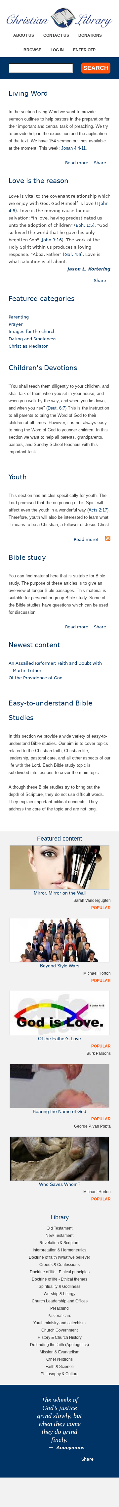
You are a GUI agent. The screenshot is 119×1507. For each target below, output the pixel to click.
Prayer (15, 324)
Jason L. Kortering (88, 269)
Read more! (86, 539)
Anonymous (71, 1447)
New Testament (59, 1235)
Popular (101, 907)
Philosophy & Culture (60, 1374)
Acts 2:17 (98, 510)
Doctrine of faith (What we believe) (59, 1257)
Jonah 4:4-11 (73, 148)
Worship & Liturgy (59, 1293)
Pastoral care (59, 1315)
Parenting (19, 317)
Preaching (59, 1308)
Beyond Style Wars (59, 965)
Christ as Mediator (28, 346)
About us (23, 35)
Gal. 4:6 (72, 254)
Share (100, 162)
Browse (32, 50)
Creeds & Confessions (59, 1264)
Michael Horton (97, 973)
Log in (57, 50)
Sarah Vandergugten (92, 900)
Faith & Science (60, 1366)
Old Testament (59, 1228)
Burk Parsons (99, 1053)
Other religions (59, 1359)
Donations (90, 35)
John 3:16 (52, 239)
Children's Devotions (43, 368)
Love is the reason (38, 181)
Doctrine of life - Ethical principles (60, 1272)
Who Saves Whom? (59, 1184)
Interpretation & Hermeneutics (59, 1250)
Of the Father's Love (59, 1038)
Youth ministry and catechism (59, 1323)
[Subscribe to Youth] (107, 539)
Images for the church (32, 331)
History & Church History (60, 1337)
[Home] (59, 17)
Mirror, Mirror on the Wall (60, 893)
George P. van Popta (92, 1126)
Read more (76, 162)
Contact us (56, 35)
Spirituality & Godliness (59, 1286)
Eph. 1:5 (84, 225)
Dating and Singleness (33, 338)
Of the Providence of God (35, 677)
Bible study (27, 557)
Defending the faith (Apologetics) (59, 1344)
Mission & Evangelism (59, 1352)
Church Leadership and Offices (60, 1301)
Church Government (59, 1330)
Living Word (28, 93)
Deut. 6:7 (56, 408)
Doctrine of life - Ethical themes (59, 1279)
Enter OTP (84, 50)
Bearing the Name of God (59, 1111)
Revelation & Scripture (59, 1242)
